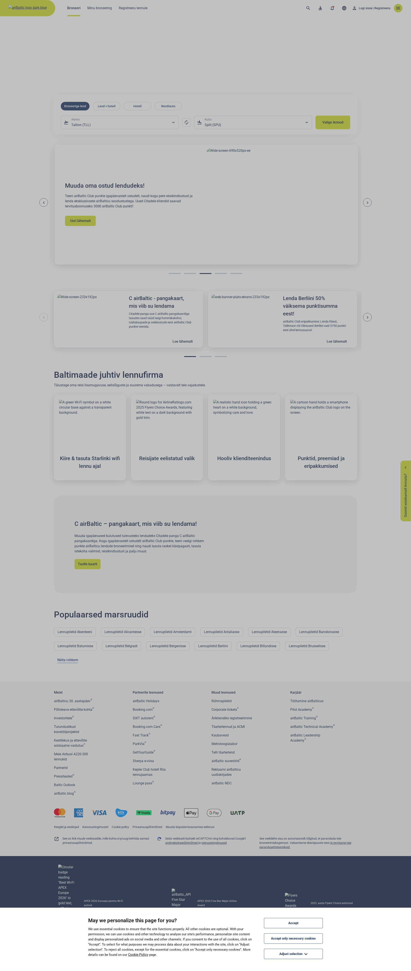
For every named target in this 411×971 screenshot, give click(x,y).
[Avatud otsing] (308, 8)
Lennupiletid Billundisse (258, 646)
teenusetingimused (214, 843)
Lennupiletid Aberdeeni (75, 632)
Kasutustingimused (95, 827)
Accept (293, 923)
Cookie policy (120, 827)
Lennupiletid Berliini (213, 646)
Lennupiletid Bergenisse (168, 646)
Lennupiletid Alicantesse (122, 632)
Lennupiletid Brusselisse (307, 646)
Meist (58, 692)
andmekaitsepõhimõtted (181, 843)
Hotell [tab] (137, 106)
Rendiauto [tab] (168, 106)
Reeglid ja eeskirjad (66, 827)
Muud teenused (223, 692)
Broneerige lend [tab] (75, 106)
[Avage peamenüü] (398, 8)
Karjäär (296, 692)
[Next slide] (367, 202)
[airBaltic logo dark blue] (27, 8)
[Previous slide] (43, 202)
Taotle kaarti (87, 564)
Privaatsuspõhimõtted (147, 827)
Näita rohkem (67, 660)
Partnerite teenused (148, 692)
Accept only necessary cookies (293, 938)
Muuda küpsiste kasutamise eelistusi (190, 827)
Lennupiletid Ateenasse (269, 632)
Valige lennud (332, 122)
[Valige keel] (344, 8)
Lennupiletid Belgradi (121, 646)
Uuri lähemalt (79, 221)
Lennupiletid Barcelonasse (319, 632)
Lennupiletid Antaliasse (221, 632)
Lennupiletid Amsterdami (173, 632)
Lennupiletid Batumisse (75, 646)
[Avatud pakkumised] (332, 8)
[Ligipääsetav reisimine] (320, 8)
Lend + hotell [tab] (107, 106)
